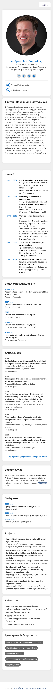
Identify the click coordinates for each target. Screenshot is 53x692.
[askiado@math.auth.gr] (8, 90)
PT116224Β (42, 483)
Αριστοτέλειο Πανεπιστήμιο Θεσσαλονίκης (30, 688)
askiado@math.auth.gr (20, 90)
